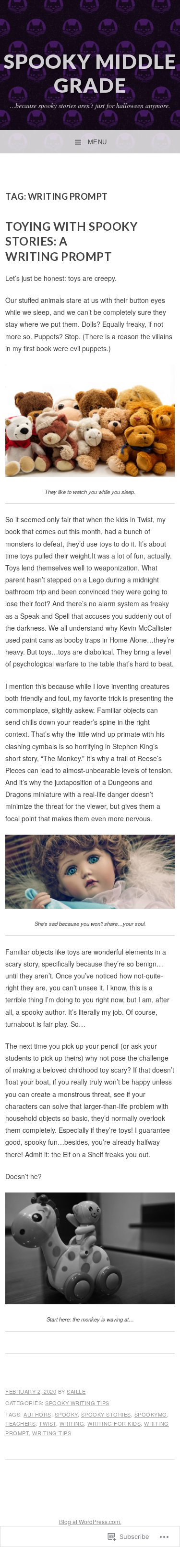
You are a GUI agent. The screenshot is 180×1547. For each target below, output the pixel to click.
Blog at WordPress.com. (90, 1521)
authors (37, 1414)
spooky (66, 1414)
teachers (20, 1423)
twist (47, 1423)
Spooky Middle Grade (90, 73)
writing (72, 1423)
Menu (97, 142)
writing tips (51, 1433)
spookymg (150, 1414)
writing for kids (114, 1423)
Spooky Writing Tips (77, 1403)
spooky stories (106, 1414)
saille (76, 1391)
